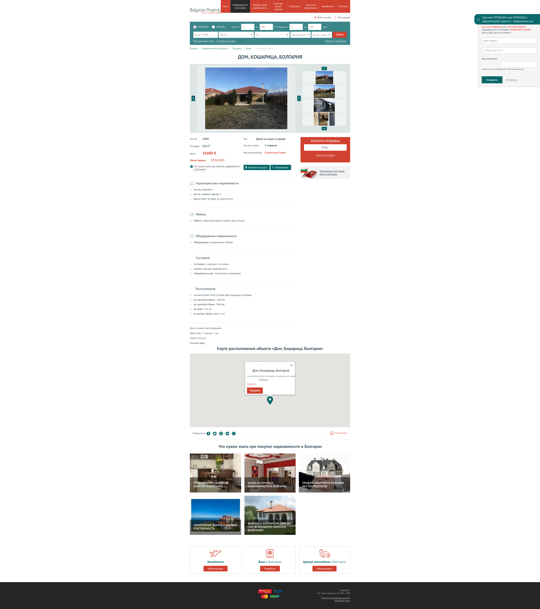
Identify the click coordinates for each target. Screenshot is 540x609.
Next (299, 98)
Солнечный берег (275, 152)
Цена (234, 26)
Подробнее (270, 568)
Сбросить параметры (336, 41)
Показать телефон (325, 155)
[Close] (291, 365)
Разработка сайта (342, 600)
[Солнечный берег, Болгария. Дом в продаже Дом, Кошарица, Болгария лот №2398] (246, 98)
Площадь (280, 26)
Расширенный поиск (203, 41)
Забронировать (215, 568)
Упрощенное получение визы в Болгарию (332, 173)
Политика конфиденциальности (335, 598)
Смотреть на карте (226, 41)
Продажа (255, 390)
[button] (270, 400)
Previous (193, 98)
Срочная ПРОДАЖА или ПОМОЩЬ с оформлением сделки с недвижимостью (507, 19)
